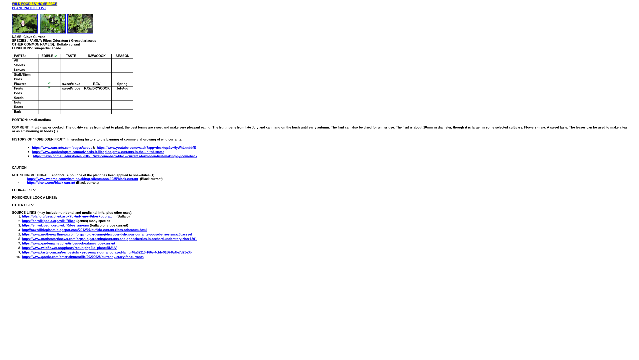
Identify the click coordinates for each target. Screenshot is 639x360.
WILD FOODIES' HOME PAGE (34, 4)
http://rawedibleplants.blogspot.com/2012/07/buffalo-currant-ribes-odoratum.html (84, 230)
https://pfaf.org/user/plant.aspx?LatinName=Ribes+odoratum (69, 216)
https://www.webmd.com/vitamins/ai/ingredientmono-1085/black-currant (82, 179)
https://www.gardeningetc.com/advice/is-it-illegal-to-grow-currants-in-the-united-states (98, 152)
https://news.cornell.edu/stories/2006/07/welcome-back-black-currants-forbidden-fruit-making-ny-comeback (115, 156)
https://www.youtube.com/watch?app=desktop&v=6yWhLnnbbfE (146, 148)
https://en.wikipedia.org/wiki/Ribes (48, 221)
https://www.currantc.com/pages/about (62, 148)
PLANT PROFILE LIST (29, 8)
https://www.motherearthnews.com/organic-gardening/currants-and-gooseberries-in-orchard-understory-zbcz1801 (109, 239)
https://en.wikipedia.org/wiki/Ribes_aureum (55, 225)
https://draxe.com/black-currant (51, 182)
